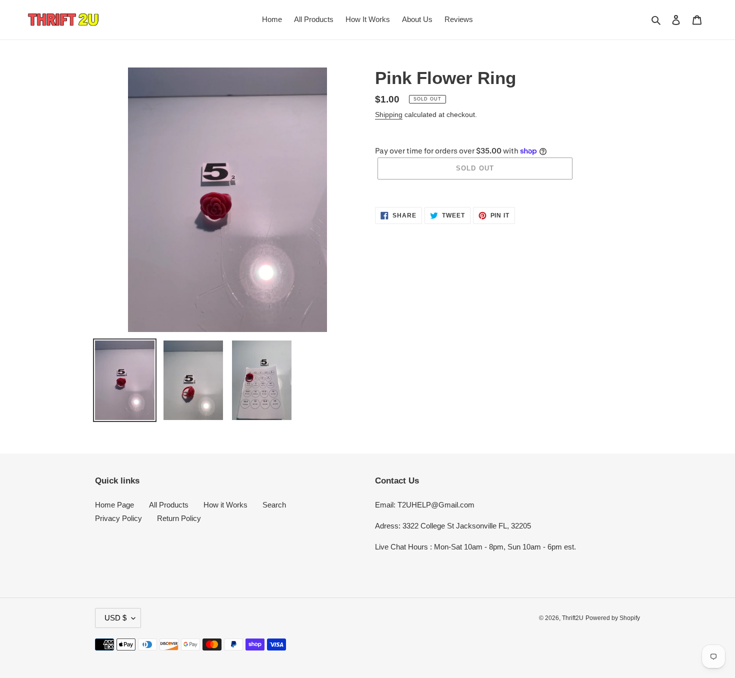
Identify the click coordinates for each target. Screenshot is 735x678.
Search (274, 504)
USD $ (115, 618)
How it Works (226, 504)
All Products (168, 504)
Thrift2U (573, 618)
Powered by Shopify (613, 618)
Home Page (114, 504)
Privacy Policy (118, 518)
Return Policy (179, 518)
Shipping (388, 114)
